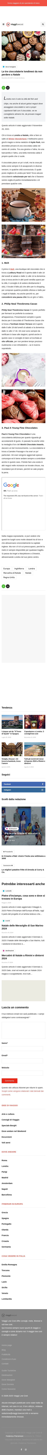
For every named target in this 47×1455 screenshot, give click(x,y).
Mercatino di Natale (12, 573)
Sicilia (4, 1287)
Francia (5, 1235)
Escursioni (7, 1137)
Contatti (5, 1364)
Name (5, 1043)
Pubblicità (6, 1354)
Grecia (5, 1212)
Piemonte (6, 1276)
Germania (6, 1247)
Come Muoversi (8, 1389)
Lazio (4, 1282)
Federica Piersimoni (14, 1436)
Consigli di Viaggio (10, 1120)
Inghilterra (19, 568)
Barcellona (7, 1195)
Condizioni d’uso (9, 1359)
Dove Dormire (8, 1384)
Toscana (6, 1270)
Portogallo (6, 1224)
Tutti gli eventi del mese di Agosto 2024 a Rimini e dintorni (34, 761)
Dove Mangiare (8, 1380)
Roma (4, 1160)
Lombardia (7, 1299)
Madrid (5, 1178)
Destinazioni (7, 1375)
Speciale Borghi (9, 1125)
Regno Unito (9, 577)
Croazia (5, 1241)
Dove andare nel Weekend (14, 1131)
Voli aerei (6, 1143)
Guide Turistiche (9, 1370)
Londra (31, 568)
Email (5, 1055)
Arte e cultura (8, 1114)
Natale (28, 573)
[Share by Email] (8, 88)
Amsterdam (7, 1183)
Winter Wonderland (17, 139)
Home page (7, 1345)
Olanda (5, 1230)
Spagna (5, 1218)
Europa (6, 568)
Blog (4, 1350)
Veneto (5, 1293)
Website (5, 1068)
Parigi (4, 1172)
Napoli (5, 1189)
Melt (12, 269)
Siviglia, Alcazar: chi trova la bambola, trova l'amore (11, 761)
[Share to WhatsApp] (3, 88)
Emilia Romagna (9, 1265)
